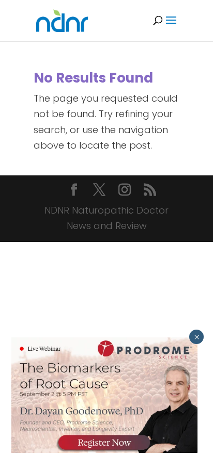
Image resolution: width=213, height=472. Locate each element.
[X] (99, 191)
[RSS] (150, 191)
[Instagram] (124, 191)
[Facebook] (74, 191)
